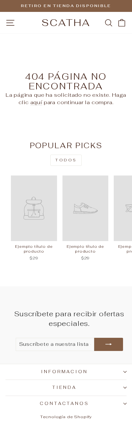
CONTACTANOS (64, 403)
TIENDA (64, 387)
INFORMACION (64, 371)
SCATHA (66, 22)
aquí (36, 102)
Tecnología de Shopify (66, 416)
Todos (66, 160)
